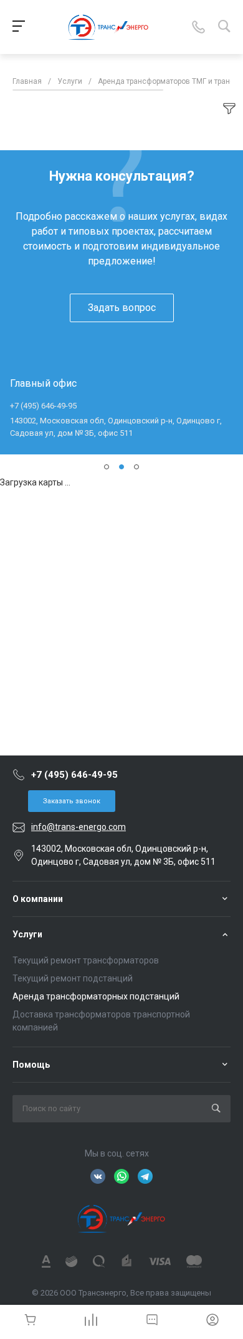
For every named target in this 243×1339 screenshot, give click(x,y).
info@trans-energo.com (78, 827)
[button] (106, 466)
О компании (37, 899)
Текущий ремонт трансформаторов (85, 960)
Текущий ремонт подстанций (72, 978)
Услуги (27, 934)
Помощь (31, 1065)
